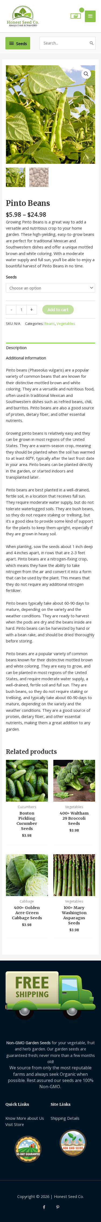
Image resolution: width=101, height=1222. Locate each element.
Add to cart (58, 309)
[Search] (91, 43)
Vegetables (66, 323)
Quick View (26, 796)
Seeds (11, 277)
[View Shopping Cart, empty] (76, 16)
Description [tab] (16, 347)
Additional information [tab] (26, 357)
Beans (49, 323)
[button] (86, 74)
